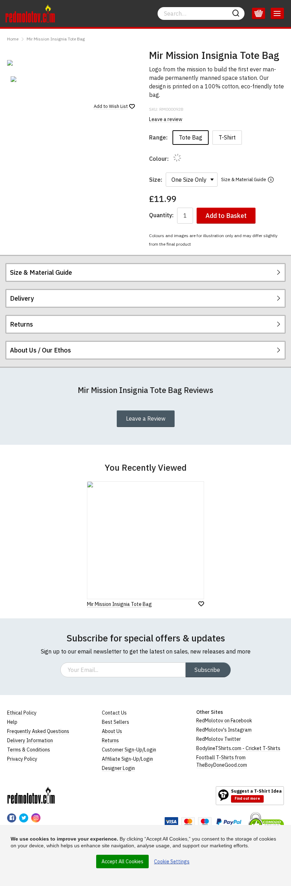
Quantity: (161, 215)
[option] (28, 79)
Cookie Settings (172, 861)
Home (12, 39)
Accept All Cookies (122, 861)
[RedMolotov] (31, 795)
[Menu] (277, 13)
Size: (155, 179)
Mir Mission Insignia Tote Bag (56, 39)
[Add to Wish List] (201, 604)
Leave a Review (145, 418)
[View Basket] (258, 13)
